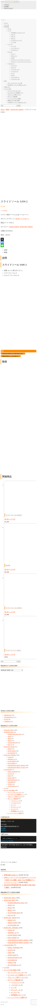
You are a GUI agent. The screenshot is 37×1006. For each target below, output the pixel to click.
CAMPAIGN (7, 721)
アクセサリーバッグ (16, 40)
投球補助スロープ (16, 811)
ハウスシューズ (15, 800)
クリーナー (14, 65)
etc (5, 788)
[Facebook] (18, 242)
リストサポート (15, 77)
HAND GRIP (11, 778)
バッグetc (13, 42)
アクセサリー (14, 50)
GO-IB (12, 58)
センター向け (7, 89)
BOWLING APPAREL (10, 755)
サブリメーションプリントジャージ (20, 60)
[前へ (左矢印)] (1, 1004)
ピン (12, 805)
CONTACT (6, 4)
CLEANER (11, 782)
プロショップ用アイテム (14, 94)
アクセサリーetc (15, 79)
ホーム (6, 23)
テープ (13, 73)
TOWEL (10, 784)
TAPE (9, 776)
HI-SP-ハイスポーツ (22, 219)
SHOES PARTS (14, 227)
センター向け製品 (9, 790)
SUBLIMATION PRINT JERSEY (16, 765)
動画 (5, 252)
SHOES (10, 749)
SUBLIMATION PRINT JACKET (16, 767)
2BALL (10, 738)
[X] (18, 239)
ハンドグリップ (15, 69)
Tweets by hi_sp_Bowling (7, 840)
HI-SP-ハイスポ (10, 519)
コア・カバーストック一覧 (15, 83)
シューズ (10, 44)
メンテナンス (14, 71)
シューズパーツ (15, 48)
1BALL (10, 736)
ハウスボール (15, 803)
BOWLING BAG (8, 732)
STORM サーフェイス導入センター (17, 85)
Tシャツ (13, 54)
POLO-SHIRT (11, 763)
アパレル (10, 52)
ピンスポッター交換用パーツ (15, 92)
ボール (9, 29)
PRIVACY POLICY (8, 8)
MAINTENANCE (12, 780)
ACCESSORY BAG (13, 742)
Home (2, 109)
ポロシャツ (14, 56)
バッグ (9, 30)
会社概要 (6, 6)
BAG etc (10, 744)
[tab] (20, 250)
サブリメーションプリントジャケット (21, 61)
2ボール (13, 36)
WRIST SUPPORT (12, 771)
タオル (13, 75)
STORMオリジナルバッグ (18, 32)
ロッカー (13, 809)
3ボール (13, 38)
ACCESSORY (11, 753)
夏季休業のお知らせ (11, 875)
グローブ (13, 67)
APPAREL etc (11, 759)
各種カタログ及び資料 (14, 100)
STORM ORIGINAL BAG (15, 734)
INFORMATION (8, 717)
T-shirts (10, 757)
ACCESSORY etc (12, 786)
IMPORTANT (7, 715)
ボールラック (15, 807)
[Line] (18, 245)
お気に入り (7, 87)
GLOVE (10, 773)
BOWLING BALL (9, 730)
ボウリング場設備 (12, 96)
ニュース (6, 25)
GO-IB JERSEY (12, 761)
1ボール (13, 34)
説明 (5, 250)
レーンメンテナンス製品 (14, 98)
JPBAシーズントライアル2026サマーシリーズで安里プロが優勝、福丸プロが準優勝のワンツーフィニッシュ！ (20, 880)
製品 (7, 109)
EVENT (6, 719)
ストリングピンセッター (14, 90)
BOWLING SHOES (17, 109)
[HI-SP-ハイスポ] (7, 196)
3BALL (10, 740)
